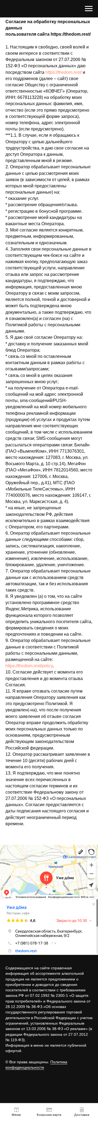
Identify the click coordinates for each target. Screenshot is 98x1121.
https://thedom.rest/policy (29, 665)
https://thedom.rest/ (63, 72)
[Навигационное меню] (89, 8)
